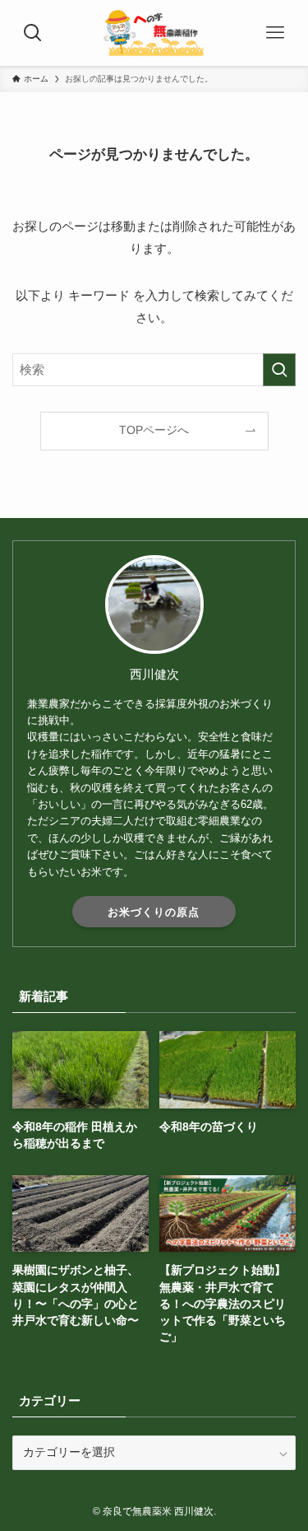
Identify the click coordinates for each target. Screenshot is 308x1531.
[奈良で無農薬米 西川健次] (153, 33)
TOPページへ (154, 430)
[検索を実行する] (279, 369)
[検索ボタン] (33, 33)
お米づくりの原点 (154, 912)
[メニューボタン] (275, 33)
